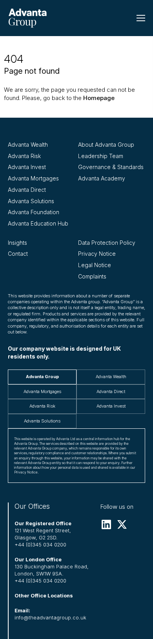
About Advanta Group (106, 144)
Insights (17, 242)
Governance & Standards (111, 167)
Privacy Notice (97, 253)
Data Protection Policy (106, 242)
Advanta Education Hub (38, 223)
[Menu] (141, 18)
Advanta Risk (24, 156)
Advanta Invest (27, 167)
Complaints (92, 276)
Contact (18, 253)
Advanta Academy (101, 178)
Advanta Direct (27, 189)
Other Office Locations (44, 596)
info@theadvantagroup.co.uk (50, 618)
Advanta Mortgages (33, 178)
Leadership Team (100, 156)
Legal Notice (94, 265)
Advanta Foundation (33, 212)
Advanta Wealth (28, 144)
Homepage (99, 98)
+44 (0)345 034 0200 (40, 545)
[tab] (42, 377)
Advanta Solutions (31, 201)
